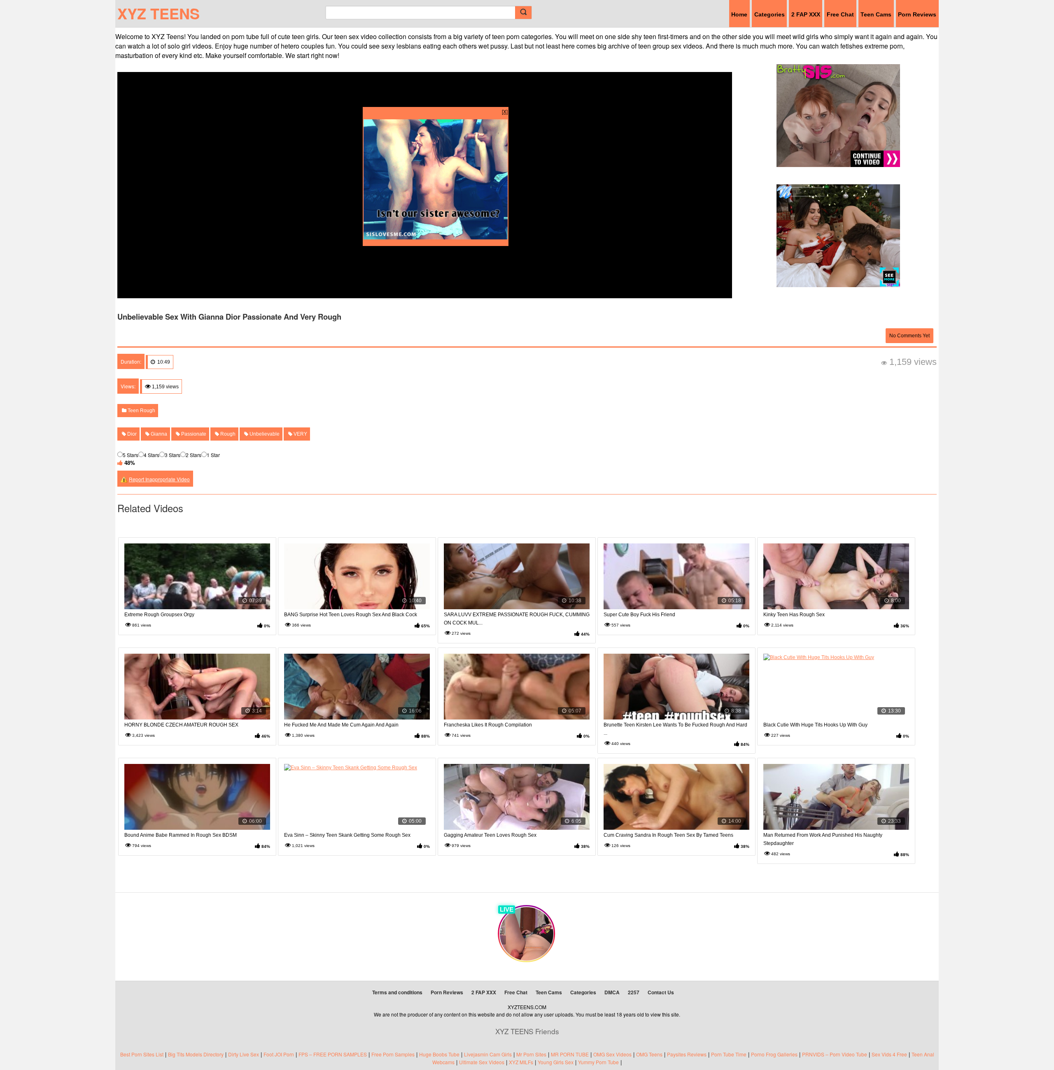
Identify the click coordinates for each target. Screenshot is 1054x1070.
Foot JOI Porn (279, 1054)
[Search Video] (523, 12)
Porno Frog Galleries (774, 1054)
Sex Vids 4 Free (889, 1054)
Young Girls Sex (556, 1061)
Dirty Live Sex (243, 1054)
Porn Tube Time (728, 1054)
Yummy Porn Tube (598, 1061)
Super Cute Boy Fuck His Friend (639, 614)
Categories (769, 14)
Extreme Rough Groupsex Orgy (159, 614)
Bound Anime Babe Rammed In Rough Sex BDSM (180, 835)
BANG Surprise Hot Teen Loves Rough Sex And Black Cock (350, 614)
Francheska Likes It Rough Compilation (488, 725)
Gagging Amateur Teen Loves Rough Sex (490, 835)
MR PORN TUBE (570, 1054)
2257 (633, 992)
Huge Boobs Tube (439, 1054)
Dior (131, 434)
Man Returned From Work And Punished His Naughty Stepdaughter (822, 839)
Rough (227, 434)
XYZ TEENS (158, 13)
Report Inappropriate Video (159, 479)
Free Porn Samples (393, 1054)
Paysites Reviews (687, 1054)
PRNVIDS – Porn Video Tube (834, 1054)
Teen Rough (140, 410)
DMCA (612, 992)
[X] (505, 111)
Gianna (158, 434)
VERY (299, 434)
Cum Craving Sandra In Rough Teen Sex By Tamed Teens (668, 835)
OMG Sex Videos (612, 1054)
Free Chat (840, 14)
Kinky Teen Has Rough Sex (794, 614)
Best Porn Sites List (141, 1054)
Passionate (193, 434)
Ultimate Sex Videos (481, 1061)
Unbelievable (264, 434)
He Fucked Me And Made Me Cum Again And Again (341, 725)
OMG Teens (649, 1054)
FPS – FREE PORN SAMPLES (332, 1054)
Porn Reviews (917, 14)
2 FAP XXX (805, 14)
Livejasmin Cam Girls (488, 1054)
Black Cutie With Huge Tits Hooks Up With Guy (815, 725)
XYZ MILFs (521, 1061)
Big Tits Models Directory (196, 1054)
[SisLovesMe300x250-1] (436, 237)
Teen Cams (875, 14)
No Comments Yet (909, 336)
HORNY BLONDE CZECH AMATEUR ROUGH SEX (181, 725)
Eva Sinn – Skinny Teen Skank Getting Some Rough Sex (347, 835)
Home (739, 14)
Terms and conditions (397, 992)
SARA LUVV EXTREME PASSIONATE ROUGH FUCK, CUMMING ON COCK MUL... (517, 619)
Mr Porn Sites (531, 1054)
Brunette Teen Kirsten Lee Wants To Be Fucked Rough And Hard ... (675, 729)
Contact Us (661, 992)
